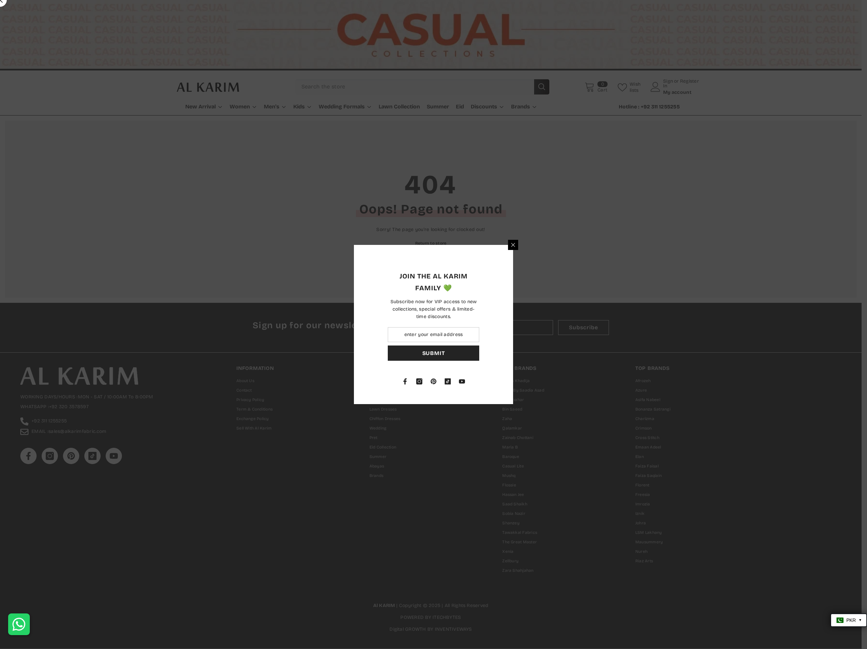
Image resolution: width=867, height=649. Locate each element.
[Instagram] (499, 381)
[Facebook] (485, 381)
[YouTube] (541, 381)
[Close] (593, 245)
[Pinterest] (513, 381)
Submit (513, 353)
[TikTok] (527, 381)
